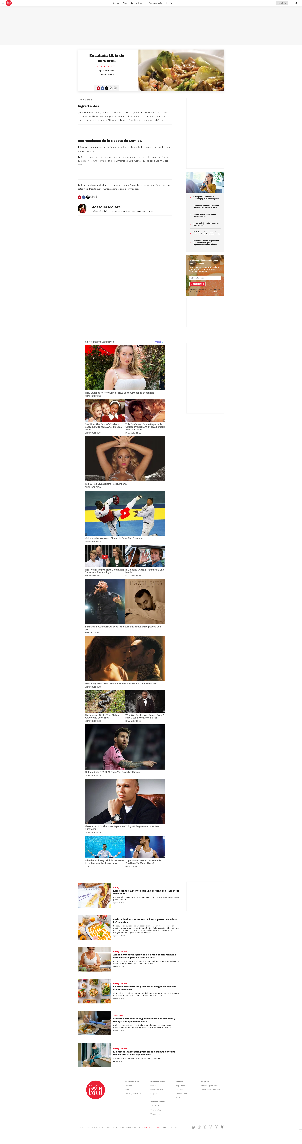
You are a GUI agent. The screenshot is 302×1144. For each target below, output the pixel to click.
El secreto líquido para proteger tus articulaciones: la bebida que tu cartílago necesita (144, 1053)
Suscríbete (282, 3)
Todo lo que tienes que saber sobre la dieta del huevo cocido (206, 233)
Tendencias (118, 1016)
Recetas (116, 3)
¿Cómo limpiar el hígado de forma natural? (204, 215)
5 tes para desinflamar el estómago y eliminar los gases (206, 198)
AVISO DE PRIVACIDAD (212, 291)
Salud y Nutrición (138, 3)
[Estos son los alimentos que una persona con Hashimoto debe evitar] (94, 895)
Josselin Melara (107, 74)
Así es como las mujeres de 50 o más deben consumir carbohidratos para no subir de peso (144, 956)
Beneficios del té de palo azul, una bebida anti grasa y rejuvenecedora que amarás (206, 243)
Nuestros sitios (157, 1081)
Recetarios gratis (155, 3)
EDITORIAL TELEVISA (151, 1128)
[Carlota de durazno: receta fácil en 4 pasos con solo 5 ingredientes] (94, 927)
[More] (174, 3)
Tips (125, 3)
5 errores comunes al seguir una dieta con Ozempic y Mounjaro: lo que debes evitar (144, 1020)
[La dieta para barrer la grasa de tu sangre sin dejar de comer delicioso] (94, 991)
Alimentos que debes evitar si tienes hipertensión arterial (206, 206)
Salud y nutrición (120, 888)
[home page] (9, 3)
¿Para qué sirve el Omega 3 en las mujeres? (206, 224)
